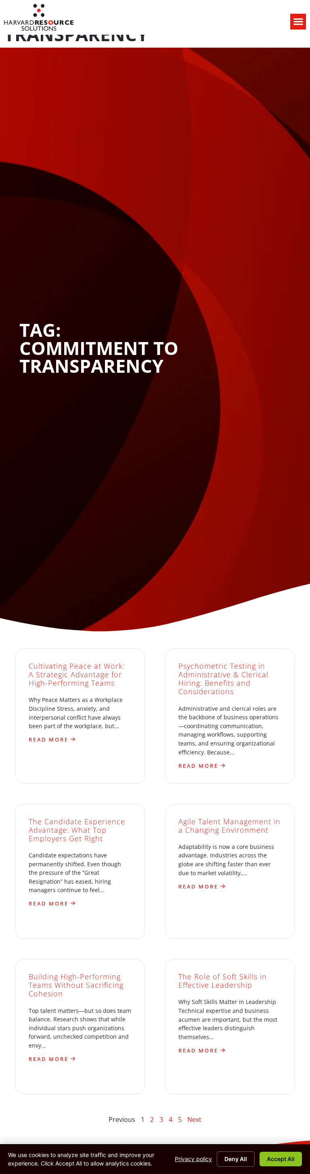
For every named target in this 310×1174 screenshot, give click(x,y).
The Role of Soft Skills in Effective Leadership (222, 981)
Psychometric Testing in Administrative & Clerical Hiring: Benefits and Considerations (223, 678)
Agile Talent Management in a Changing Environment (229, 826)
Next (194, 1119)
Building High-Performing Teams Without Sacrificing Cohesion (76, 985)
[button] (298, 21)
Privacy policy (193, 1158)
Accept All (281, 1158)
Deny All (235, 1158)
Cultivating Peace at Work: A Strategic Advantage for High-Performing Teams (77, 674)
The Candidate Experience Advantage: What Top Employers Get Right (77, 830)
